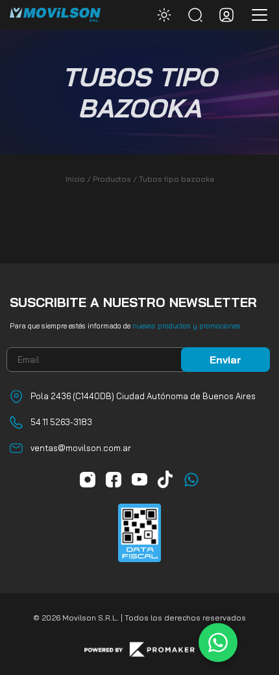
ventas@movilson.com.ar (80, 448)
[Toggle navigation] (255, 15)
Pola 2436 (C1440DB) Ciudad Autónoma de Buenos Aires (143, 396)
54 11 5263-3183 (61, 422)
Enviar (225, 359)
